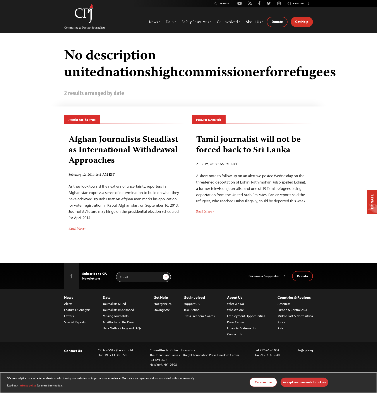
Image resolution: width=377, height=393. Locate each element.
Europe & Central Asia (292, 310)
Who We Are (235, 310)
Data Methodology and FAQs (122, 328)
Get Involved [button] (227, 21)
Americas (284, 304)
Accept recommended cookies (304, 382)
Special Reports (75, 322)
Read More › (77, 229)
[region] (188, 382)
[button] (308, 3)
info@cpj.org (304, 350)
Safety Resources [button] (195, 21)
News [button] (153, 21)
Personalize (263, 382)
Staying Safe (162, 310)
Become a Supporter (264, 276)
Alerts (68, 304)
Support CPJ (192, 304)
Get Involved (194, 297)
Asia (280, 328)
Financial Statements (241, 328)
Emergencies (162, 304)
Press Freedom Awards (199, 316)
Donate (277, 21)
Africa (281, 322)
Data (107, 297)
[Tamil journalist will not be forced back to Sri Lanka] (252, 173)
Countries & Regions (294, 297)
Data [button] (170, 21)
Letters (69, 316)
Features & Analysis (208, 120)
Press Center (235, 322)
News (68, 297)
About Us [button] (253, 21)
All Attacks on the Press (118, 322)
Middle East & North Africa (295, 316)
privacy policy (27, 385)
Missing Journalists (116, 316)
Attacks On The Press (82, 120)
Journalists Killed (114, 304)
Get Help (301, 21)
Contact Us (234, 334)
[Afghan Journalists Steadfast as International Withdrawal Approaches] (124, 181)
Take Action (191, 310)
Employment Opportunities (246, 316)
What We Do (235, 304)
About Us (234, 297)
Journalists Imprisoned (118, 310)
